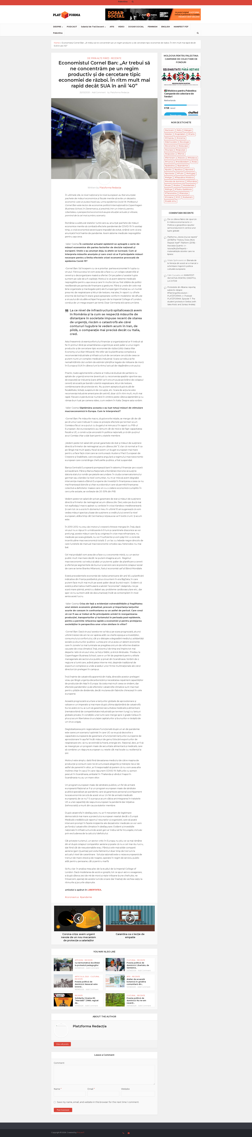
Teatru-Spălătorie (184, 189)
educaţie (184, 146)
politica (179, 169)
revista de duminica (175, 181)
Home (57, 43)
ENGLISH (165, 26)
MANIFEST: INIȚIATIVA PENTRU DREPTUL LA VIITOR (181, 278)
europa (169, 150)
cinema (181, 138)
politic (169, 169)
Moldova (193, 158)
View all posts (62, 1044)
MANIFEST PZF (181, 26)
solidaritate (190, 185)
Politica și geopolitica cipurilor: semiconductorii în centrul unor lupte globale (181, 228)
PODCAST (72, 26)
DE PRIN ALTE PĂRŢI (98, 58)
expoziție (170, 154)
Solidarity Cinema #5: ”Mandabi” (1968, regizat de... (87, 1000)
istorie (182, 158)
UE (178, 197)
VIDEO (121, 26)
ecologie (185, 142)
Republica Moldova (185, 177)
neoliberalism (183, 162)
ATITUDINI (79, 960)
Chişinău (170, 138)
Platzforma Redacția (119, 92)
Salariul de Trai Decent (92, 26)
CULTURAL (131, 960)
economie (171, 146)
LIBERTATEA (94, 890)
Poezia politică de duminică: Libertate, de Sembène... (138, 965)
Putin (180, 173)
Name (58, 1089)
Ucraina (169, 197)
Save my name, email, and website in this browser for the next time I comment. (98, 1102)
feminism (170, 158)
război (177, 185)
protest (190, 169)
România (192, 181)
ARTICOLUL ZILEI (82, 976)
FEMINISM (152, 26)
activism (170, 130)
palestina (170, 165)
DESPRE (57, 26)
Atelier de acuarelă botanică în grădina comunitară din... (136, 981)
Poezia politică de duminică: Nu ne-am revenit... (136, 1000)
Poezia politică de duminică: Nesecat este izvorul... (86, 984)
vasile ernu (171, 201)
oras (195, 162)
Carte (192, 134)
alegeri (189, 130)
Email (91, 1089)
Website (125, 1089)
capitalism (180, 134)
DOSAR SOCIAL (136, 26)
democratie (171, 142)
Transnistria (171, 193)
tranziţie (184, 193)
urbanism (188, 197)
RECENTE (116, 58)
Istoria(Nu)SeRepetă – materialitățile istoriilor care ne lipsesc (181, 251)
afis (179, 130)
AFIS (112, 26)
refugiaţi (191, 173)
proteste (170, 173)
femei (181, 154)
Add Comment (99, 92)
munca (169, 162)
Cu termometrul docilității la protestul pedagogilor (87, 964)
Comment (59, 1063)
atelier (169, 134)
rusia (168, 185)
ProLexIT (80, 1132)
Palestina (57, 33)
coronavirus (72, 897)
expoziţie (181, 150)
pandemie (86, 897)
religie (169, 177)
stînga (169, 189)
